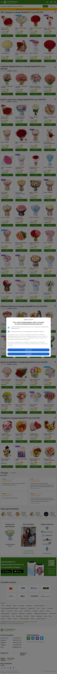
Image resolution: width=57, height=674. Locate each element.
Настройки (28, 354)
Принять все (28, 350)
